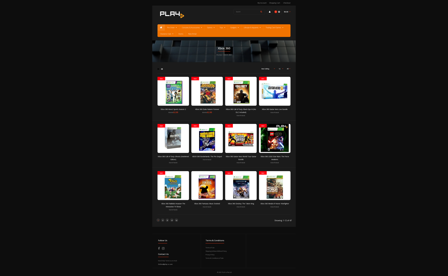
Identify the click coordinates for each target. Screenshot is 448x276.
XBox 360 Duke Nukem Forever (207, 109)
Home (219, 55)
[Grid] (158, 69)
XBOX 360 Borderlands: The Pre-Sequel (207, 156)
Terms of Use (210, 248)
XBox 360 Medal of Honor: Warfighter (275, 203)
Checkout (286, 3)
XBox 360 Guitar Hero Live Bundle (275, 109)
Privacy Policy (210, 255)
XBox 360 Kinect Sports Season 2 (173, 109)
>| (176, 220)
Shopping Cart (274, 3)
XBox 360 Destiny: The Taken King (241, 203)
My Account (262, 3)
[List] (162, 69)
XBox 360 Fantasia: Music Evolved (207, 203)
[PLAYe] (172, 19)
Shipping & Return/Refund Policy (216, 251)
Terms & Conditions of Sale (215, 258)
